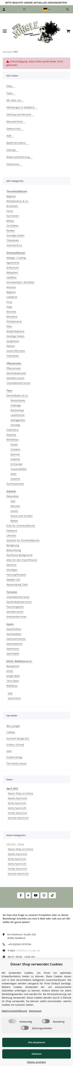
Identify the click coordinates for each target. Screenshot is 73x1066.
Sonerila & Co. (14, 245)
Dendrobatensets (16, 373)
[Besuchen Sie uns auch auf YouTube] (35, 895)
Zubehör (15, 459)
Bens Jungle (13, 725)
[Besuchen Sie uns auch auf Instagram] (43, 895)
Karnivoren (12, 215)
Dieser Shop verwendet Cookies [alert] (36, 964)
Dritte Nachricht (17, 803)
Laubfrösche (18, 415)
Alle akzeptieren (36, 1042)
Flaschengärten (15, 606)
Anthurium (12, 267)
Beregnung (12, 545)
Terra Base (12, 680)
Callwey (10, 732)
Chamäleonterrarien (18, 596)
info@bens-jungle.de (28, 950)
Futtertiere (12, 429)
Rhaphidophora (15, 331)
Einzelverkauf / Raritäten (20, 282)
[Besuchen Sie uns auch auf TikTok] (52, 895)
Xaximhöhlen (13, 629)
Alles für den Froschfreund (21, 559)
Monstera (11, 316)
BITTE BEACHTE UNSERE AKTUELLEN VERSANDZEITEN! (36, 2)
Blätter (14, 520)
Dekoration (12, 496)
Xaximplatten (13, 634)
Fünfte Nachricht (17, 813)
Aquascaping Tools (17, 584)
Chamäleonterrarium (18, 383)
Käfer (14, 473)
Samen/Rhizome (15, 350)
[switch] (12, 1021)
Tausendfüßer (19, 469)
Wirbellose (12, 439)
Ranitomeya (17, 410)
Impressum (35, 1010)
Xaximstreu (12, 648)
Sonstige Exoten (15, 235)
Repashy (11, 434)
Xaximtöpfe (12, 653)
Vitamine (11, 564)
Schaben (15, 449)
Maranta (11, 311)
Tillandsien (12, 240)
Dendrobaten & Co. (17, 395)
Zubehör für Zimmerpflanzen (23, 540)
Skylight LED (13, 579)
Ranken (10, 230)
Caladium (11, 296)
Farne (9, 210)
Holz (13, 501)
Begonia (11, 196)
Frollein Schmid (15, 744)
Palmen (10, 346)
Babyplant (12, 272)
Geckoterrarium (15, 378)
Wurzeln (15, 506)
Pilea (9, 326)
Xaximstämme (14, 643)
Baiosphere (12, 666)
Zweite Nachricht (17, 798)
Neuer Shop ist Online (20, 793)
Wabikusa (11, 685)
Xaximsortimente (16, 638)
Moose (10, 220)
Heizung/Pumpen (16, 574)
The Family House (16, 763)
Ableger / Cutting (16, 257)
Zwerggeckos (18, 420)
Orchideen (12, 225)
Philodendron (14, 321)
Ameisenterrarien (16, 616)
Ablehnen (37, 1053)
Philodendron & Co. (17, 201)
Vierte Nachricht (17, 808)
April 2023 (12, 788)
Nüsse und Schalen (22, 515)
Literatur (11, 535)
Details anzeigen (36, 1062)
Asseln (14, 444)
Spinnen (15, 454)
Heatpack (11, 530)
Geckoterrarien (14, 611)
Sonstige (15, 424)
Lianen (14, 510)
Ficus (9, 301)
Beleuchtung (13, 550)
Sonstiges (11, 569)
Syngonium (12, 341)
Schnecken (17, 464)
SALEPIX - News (15, 844)
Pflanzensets (13, 368)
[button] (46, 9)
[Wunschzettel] (24, 9)
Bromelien (12, 206)
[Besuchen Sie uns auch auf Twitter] (28, 895)
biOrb (9, 671)
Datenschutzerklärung (14, 1010)
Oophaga (16, 405)
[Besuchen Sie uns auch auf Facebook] (20, 895)
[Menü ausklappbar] (5, 31)
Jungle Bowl (13, 675)
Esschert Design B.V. (18, 738)
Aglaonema (12, 262)
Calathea (11, 277)
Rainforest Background (19, 555)
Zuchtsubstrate (15, 483)
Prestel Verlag (14, 757)
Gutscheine (14, 698)
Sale (10, 693)
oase (9, 750)
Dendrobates (18, 400)
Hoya (9, 306)
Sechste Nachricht (18, 817)
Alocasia (11, 287)
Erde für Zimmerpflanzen (20, 525)
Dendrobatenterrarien (19, 601)
